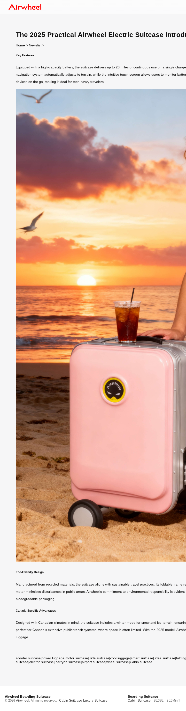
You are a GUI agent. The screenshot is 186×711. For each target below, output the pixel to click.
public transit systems (79, 630)
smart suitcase (142, 658)
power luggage (53, 658)
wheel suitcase (117, 662)
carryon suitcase (68, 662)
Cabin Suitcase (70, 700)
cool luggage (120, 658)
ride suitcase (99, 658)
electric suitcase (41, 662)
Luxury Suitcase (95, 700)
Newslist (35, 45)
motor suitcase (76, 658)
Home (20, 45)
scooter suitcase (28, 658)
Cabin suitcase (141, 662)
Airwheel (22, 700)
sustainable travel (125, 584)
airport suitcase (93, 662)
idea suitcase (165, 658)
